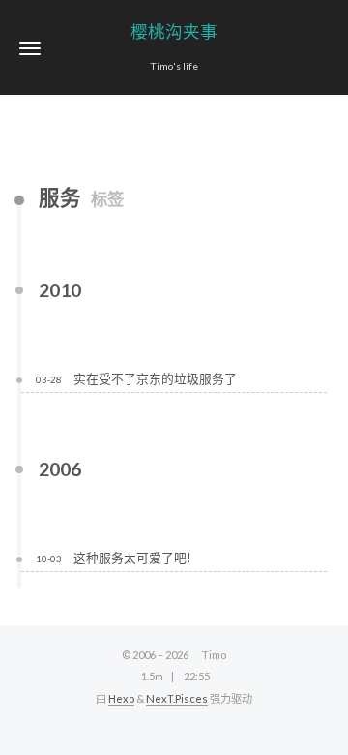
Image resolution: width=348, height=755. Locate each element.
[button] (30, 48)
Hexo (121, 698)
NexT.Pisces (177, 698)
